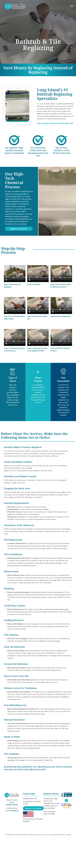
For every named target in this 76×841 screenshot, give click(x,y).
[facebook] (66, 801)
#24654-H (15, 810)
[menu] (71, 6)
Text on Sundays (49, 812)
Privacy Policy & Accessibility (48, 834)
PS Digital (68, 834)
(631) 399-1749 (67, 123)
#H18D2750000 (12, 805)
